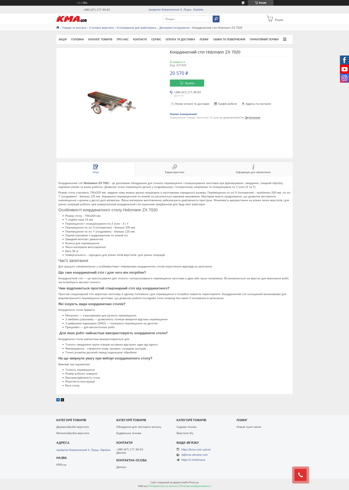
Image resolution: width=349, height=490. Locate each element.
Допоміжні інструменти (174, 27)
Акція (63, 39)
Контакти (140, 39)
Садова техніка (187, 426)
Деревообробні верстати (72, 426)
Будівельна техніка (128, 433)
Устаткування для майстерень (136, 27)
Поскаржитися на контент (163, 486)
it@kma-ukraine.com (194, 454)
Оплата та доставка (180, 39)
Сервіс (156, 39)
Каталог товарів (100, 39)
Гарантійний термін (264, 39)
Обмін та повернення (229, 39)
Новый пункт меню (249, 426)
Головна (77, 39)
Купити (189, 83)
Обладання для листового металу (138, 426)
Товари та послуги (74, 27)
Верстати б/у (185, 433)
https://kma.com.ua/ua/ (196, 449)
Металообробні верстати (72, 433)
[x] (62, 400)
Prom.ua (194, 482)
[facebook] (58, 400)
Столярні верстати (101, 27)
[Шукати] (216, 19)
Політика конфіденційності (195, 486)
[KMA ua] (71, 18)
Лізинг (204, 39)
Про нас (123, 39)
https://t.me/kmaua (193, 459)
